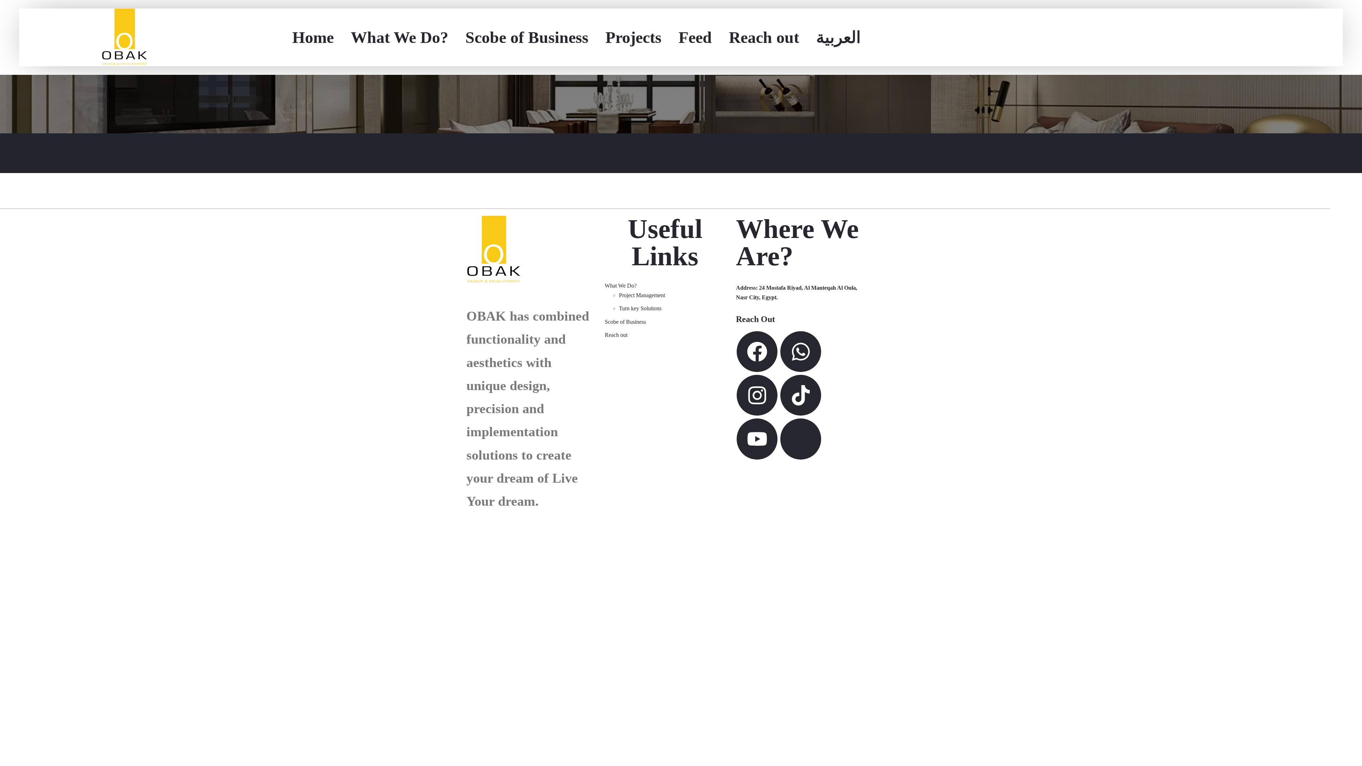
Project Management (642, 295)
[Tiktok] (800, 395)
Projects (633, 37)
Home (313, 37)
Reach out (764, 37)
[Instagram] (757, 395)
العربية (838, 37)
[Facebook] (757, 351)
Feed (695, 37)
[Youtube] (757, 438)
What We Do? (399, 37)
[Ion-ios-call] (800, 438)
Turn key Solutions (640, 308)
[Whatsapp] (800, 351)
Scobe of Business (526, 37)
